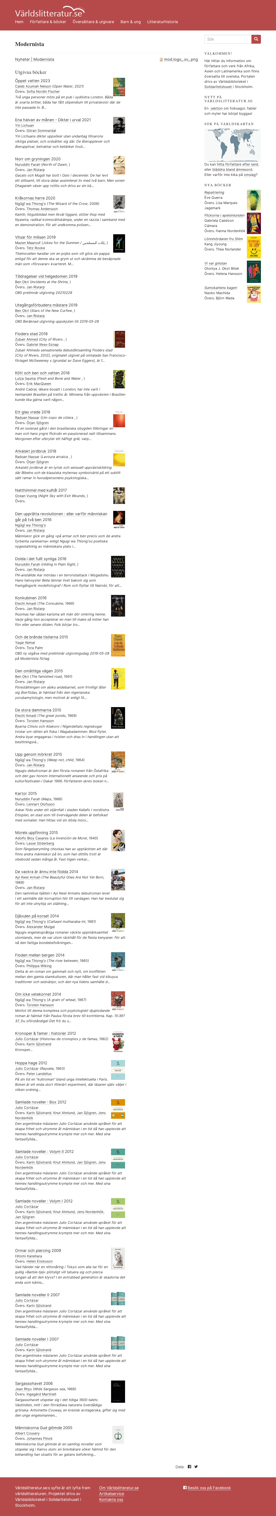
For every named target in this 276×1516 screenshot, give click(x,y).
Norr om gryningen (32, 159)
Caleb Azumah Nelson (33, 86)
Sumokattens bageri (220, 287)
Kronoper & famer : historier (40, 1033)
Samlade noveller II (32, 1295)
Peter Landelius (39, 1073)
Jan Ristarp (36, 169)
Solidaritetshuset (218, 86)
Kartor (21, 793)
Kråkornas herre (30, 198)
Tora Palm (35, 648)
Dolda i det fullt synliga (35, 558)
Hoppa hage (26, 1063)
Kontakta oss (111, 1499)
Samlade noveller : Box (35, 1102)
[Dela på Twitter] (195, 1467)
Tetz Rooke (36, 248)
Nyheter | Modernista (34, 59)
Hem (19, 21)
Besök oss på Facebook (209, 1488)
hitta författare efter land (237, 164)
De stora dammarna (33, 710)
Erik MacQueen (39, 383)
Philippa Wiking (39, 966)
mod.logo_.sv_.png (181, 59)
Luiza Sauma (25, 378)
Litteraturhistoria (162, 21)
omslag (250, 174)
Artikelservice (111, 1493)
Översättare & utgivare (93, 21)
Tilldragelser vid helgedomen (42, 276)
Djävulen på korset (32, 916)
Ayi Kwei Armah (27, 877)
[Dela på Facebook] (188, 1467)
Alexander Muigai (41, 927)
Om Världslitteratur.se (119, 1488)
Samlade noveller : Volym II (39, 1151)
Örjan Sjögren (38, 423)
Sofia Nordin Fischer (43, 91)
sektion (216, 108)
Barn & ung (131, 21)
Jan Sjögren (86, 1113)
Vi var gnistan (215, 263)
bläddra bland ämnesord (232, 169)
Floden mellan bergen (35, 955)
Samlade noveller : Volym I (39, 1201)
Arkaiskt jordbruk (31, 451)
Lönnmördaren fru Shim (223, 239)
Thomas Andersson (42, 209)
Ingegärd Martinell (41, 1394)
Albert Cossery (27, 1433)
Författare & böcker (48, 21)
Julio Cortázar (27, 1039)
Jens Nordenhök (90, 1212)
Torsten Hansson (40, 721)
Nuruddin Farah (27, 164)
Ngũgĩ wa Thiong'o (30, 203)
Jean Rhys (23, 1389)
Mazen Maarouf (28, 243)
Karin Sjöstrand (39, 1044)
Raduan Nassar (27, 417)
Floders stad (27, 334)
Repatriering (214, 192)
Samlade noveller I (31, 1339)
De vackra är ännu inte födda (42, 871)
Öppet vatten (27, 80)
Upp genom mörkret (33, 754)
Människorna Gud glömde (38, 1427)
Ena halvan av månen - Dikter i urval (48, 120)
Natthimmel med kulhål (36, 490)
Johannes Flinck (40, 1438)
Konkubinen (26, 598)
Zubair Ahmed (26, 339)
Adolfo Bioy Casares (32, 838)
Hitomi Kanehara (28, 1256)
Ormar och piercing (32, 1250)
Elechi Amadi (25, 603)
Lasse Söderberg (40, 843)
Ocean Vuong (26, 496)
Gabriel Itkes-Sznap (43, 344)
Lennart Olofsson (41, 804)
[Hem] (135, 8)
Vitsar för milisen (30, 237)
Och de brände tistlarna (36, 637)
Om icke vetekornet (33, 994)
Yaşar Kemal (25, 642)
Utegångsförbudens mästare (42, 305)
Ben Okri (22, 282)
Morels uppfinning (31, 832)
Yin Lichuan (24, 125)
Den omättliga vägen (34, 671)
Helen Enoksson (40, 1261)
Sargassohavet (28, 1383)
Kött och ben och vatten (38, 373)
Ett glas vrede (27, 412)
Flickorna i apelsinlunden (224, 215)
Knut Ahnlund (64, 1113)
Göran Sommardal (41, 130)
